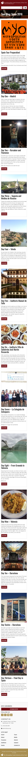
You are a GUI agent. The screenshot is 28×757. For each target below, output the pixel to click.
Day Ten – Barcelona (9, 573)
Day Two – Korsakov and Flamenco (11, 151)
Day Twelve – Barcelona (11, 624)
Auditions (3, 742)
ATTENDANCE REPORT (14, 709)
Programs (3, 740)
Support (16, 742)
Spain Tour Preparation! (10, 52)
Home (2, 734)
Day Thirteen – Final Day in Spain (12, 679)
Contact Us (17, 745)
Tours (15, 734)
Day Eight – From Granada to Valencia (12, 466)
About (2, 737)
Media (15, 737)
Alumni (16, 740)
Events (3, 745)
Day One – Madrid (8, 96)
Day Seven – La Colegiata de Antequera (12, 410)
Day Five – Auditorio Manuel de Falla (14, 302)
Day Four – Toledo (8, 249)
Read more (4, 68)
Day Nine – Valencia (9, 521)
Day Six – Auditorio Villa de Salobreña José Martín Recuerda (12, 349)
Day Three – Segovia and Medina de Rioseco (11, 197)
